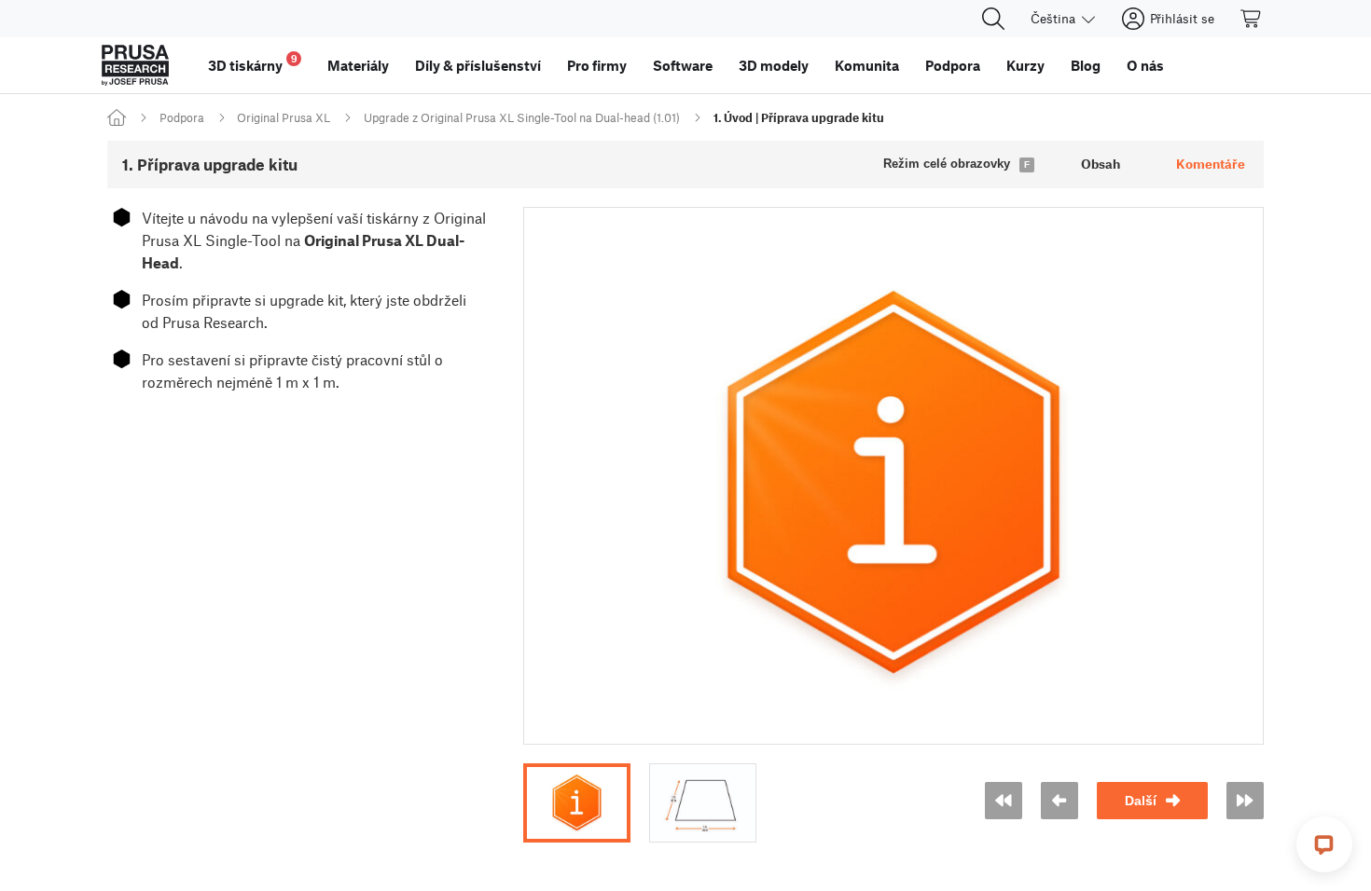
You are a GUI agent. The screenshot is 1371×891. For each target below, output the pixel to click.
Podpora (181, 117)
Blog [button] (1086, 65)
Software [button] (683, 65)
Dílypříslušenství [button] (478, 65)
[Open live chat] (1324, 844)
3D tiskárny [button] (253, 63)
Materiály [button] (358, 65)
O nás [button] (1145, 65)
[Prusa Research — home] (135, 65)
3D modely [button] (774, 65)
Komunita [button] (867, 65)
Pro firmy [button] (597, 65)
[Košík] (1251, 18)
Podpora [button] (952, 65)
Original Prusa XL (283, 117)
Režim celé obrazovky (946, 164)
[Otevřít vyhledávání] (993, 18)
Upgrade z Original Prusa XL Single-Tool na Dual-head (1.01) (522, 117)
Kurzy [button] (1025, 65)
